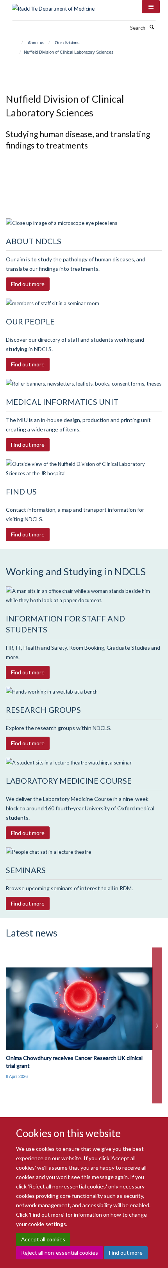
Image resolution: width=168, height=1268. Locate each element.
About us (36, 42)
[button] (151, 6)
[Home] (19, 42)
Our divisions (67, 42)
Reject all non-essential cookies (59, 1252)
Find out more (126, 1252)
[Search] (151, 27)
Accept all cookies (43, 1239)
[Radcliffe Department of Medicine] (53, 6)
